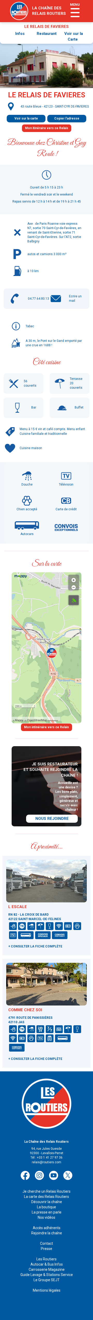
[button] (52, 653)
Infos (20, 33)
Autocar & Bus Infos (46, 1264)
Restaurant (47, 33)
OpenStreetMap (37, 720)
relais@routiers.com (46, 1162)
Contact (46, 1243)
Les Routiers (46, 1259)
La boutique (46, 1207)
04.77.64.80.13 (38, 298)
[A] (74, 600)
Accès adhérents (46, 1228)
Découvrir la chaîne (46, 1202)
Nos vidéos (46, 1217)
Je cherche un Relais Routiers (46, 1191)
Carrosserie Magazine (47, 1269)
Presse (46, 1249)
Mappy (19, 720)
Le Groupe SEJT (47, 1280)
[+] (74, 578)
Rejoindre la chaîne (46, 1233)
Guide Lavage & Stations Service (46, 1275)
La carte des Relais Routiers (46, 1197)
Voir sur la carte (26, 118)
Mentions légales (46, 1290)
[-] (74, 586)
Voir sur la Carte (73, 36)
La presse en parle (46, 1212)
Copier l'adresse (66, 118)
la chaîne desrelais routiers (49, 11)
